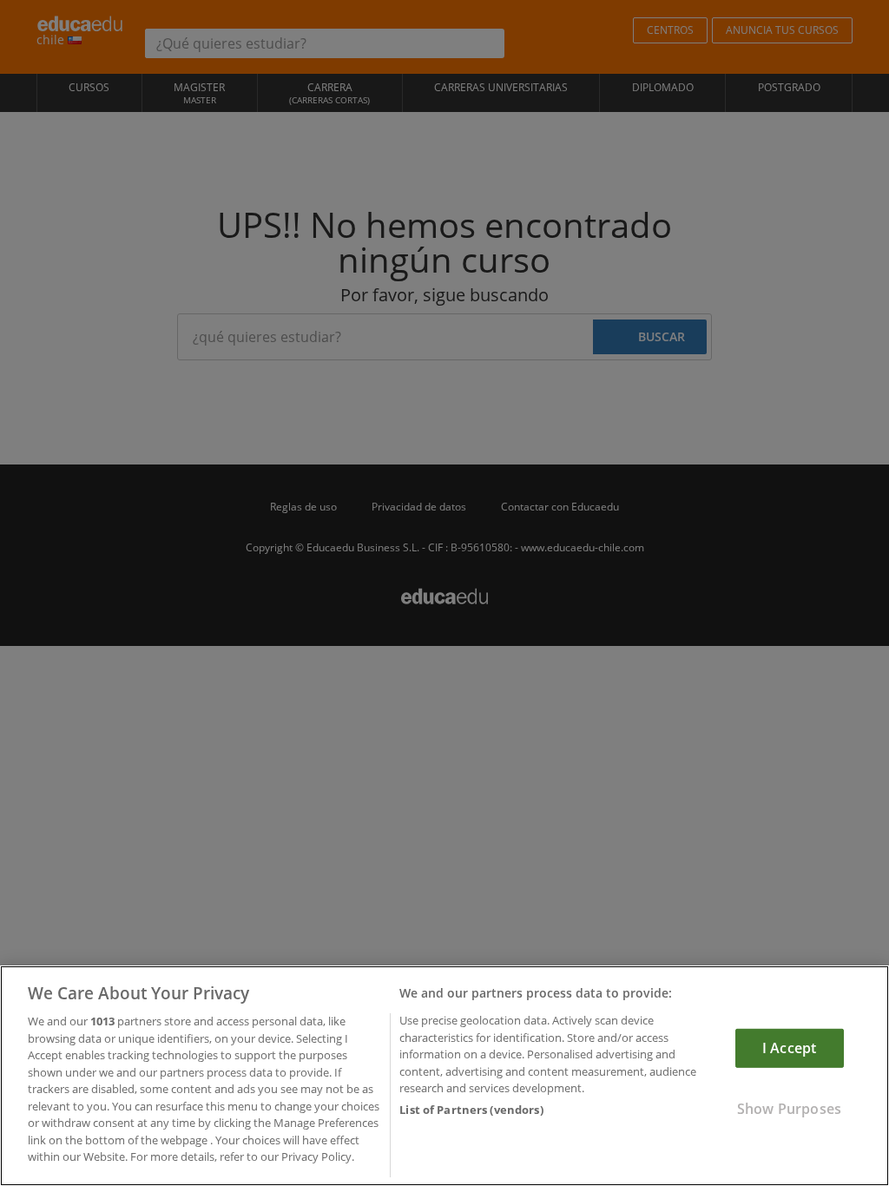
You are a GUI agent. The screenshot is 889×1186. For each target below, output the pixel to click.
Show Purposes (789, 1108)
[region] (444, 1075)
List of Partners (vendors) (471, 1109)
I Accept (789, 1048)
